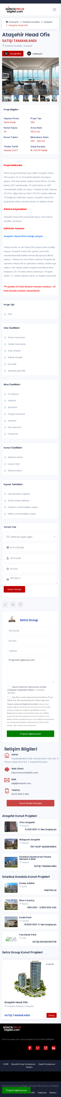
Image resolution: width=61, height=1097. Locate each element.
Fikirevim (45, 1086)
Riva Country (26, 900)
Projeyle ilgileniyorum (16, 1090)
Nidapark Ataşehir (29, 839)
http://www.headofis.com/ (24, 772)
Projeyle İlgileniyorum (30, 733)
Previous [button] (3, 96)
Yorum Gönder (14, 589)
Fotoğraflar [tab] (15, 53)
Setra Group (29, 620)
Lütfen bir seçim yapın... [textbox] (21, 536)
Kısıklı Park (25, 917)
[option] (30, 76)
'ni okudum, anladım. (27, 690)
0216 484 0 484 (20, 794)
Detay (51, 1015)
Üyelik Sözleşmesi (46, 1064)
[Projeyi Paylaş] (5, 605)
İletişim (29, 1067)
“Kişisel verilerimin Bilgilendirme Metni (22, 704)
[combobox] (33, 536)
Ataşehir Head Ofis (16, 1002)
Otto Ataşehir (27, 822)
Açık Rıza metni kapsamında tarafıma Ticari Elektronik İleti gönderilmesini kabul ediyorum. (30, 698)
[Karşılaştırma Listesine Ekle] (13, 604)
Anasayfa (13, 21)
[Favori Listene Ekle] (20, 604)
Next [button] (54, 96)
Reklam (53, 1092)
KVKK (6, 1064)
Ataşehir (47, 21)
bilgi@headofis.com (21, 783)
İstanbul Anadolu (31, 21)
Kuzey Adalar (27, 883)
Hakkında (42, 1092)
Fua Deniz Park (27, 934)
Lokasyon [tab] (37, 53)
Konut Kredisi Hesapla (30, 803)
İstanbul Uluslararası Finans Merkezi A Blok (35, 858)
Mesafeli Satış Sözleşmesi (23, 1064)
